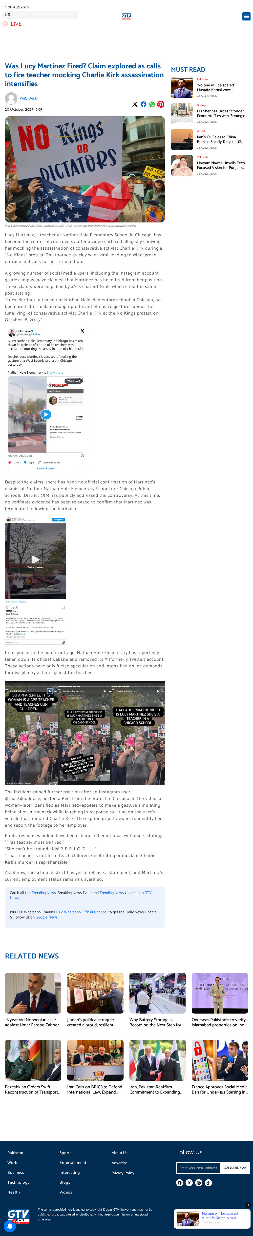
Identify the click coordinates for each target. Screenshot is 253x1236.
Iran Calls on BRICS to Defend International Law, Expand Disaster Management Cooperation (94, 1095)
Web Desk (28, 98)
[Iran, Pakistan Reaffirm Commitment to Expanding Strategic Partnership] (157, 1060)
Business (15, 1172)
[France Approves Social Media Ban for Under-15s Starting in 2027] (220, 1060)
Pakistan (15, 1153)
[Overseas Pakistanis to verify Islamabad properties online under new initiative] (220, 993)
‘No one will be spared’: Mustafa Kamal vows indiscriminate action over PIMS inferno (218, 92)
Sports (66, 1153)
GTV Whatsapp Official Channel (82, 912)
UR (8, 15)
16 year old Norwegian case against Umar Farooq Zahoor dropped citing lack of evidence (32, 1028)
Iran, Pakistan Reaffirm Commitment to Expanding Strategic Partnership (154, 1092)
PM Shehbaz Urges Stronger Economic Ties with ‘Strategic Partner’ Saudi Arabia (221, 116)
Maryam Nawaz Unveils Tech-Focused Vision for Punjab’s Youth (221, 168)
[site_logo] (126, 16)
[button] (246, 16)
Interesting (70, 1172)
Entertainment (73, 1162)
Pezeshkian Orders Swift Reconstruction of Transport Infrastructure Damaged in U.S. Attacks (31, 1095)
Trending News (44, 893)
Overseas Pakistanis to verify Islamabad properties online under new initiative (219, 1025)
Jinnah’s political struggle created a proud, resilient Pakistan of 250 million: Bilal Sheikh (93, 1028)
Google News (47, 917)
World (13, 1162)
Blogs (65, 1182)
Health (13, 1192)
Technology (18, 1182)
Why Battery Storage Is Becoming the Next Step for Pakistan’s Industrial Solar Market (155, 1028)
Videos (66, 1192)
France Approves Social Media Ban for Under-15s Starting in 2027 (220, 1092)
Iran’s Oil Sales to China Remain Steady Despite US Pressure (219, 142)
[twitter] (189, 1182)
